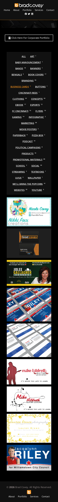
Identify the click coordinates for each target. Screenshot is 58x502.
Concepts (38, 98)
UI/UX (19, 177)
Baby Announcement (29, 62)
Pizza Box (38, 135)
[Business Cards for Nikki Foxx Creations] (29, 211)
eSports (36, 104)
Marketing (29, 123)
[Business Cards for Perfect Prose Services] (29, 340)
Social (36, 165)
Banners (36, 68)
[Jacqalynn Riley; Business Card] (29, 457)
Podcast (29, 141)
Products (29, 153)
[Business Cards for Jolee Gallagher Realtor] (29, 273)
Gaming (18, 117)
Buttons (41, 86)
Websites (20, 190)
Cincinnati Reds (29, 92)
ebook (20, 104)
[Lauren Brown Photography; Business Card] (29, 428)
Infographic (37, 117)
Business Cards (21, 86)
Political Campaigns (29, 147)
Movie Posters (29, 129)
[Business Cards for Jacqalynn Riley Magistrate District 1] (29, 304)
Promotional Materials (29, 159)
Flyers (40, 111)
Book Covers (37, 74)
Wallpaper (35, 177)
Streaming (19, 171)
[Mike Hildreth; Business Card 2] (29, 371)
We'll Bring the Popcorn (29, 184)
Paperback (20, 135)
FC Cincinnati (21, 111)
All (24, 56)
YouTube (38, 190)
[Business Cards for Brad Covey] (29, 243)
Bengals (18, 74)
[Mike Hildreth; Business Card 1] (29, 399)
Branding (29, 80)
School (21, 165)
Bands (20, 68)
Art (33, 56)
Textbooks (38, 171)
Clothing (20, 98)
